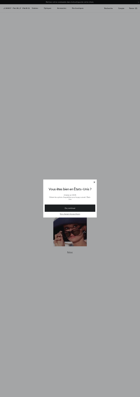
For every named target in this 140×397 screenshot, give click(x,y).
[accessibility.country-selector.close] (94, 182)
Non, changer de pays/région (70, 214)
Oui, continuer (70, 208)
